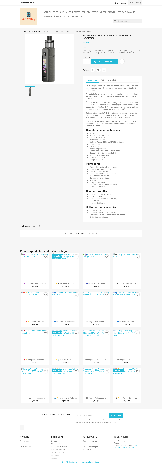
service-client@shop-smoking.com (127, 446)
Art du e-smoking (126, 12)
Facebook (22, 427)
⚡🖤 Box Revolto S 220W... (66, 283)
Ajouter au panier (104, 61)
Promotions (24, 441)
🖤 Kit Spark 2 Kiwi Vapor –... (127, 283)
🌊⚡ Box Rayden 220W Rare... (65, 398)
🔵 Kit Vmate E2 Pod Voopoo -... (65, 322)
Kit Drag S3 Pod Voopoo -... (127, 360)
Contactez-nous (27, 3)
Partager (93, 70)
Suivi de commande (90, 441)
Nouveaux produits (27, 444)
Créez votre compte (90, 447)
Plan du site (55, 455)
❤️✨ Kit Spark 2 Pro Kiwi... (35, 322)
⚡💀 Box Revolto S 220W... (66, 360)
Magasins (54, 458)
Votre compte (90, 437)
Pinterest (104, 70)
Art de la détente (52, 16)
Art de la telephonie (54, 12)
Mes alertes (87, 449)
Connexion (87, 444)
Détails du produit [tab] (108, 80)
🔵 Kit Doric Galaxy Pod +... (127, 322)
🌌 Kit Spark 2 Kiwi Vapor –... (96, 283)
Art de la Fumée (107, 12)
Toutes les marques (73, 16)
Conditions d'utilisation (60, 447)
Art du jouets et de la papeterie (82, 12)
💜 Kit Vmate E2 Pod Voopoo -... (35, 283)
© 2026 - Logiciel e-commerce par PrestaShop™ (81, 462)
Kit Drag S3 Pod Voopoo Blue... (96, 360)
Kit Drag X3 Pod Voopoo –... (96, 322)
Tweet (98, 70)
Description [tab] (92, 80)
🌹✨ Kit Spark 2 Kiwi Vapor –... (35, 360)
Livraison (54, 441)
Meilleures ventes (26, 447)
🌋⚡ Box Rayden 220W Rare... (126, 398)
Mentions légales (57, 444)
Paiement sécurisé (58, 449)
